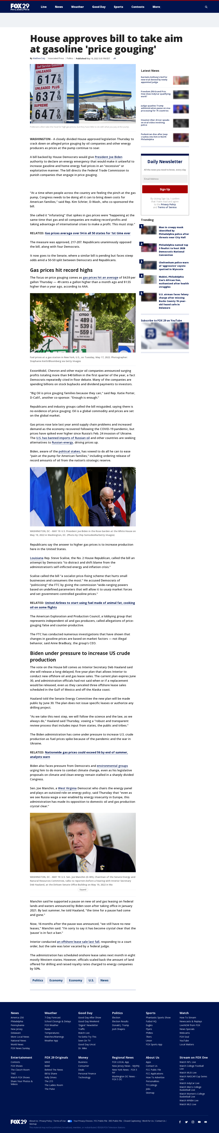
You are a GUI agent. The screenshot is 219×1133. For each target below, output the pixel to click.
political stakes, (70, 451)
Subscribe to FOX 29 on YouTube (161, 320)
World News (17, 1044)
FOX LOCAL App (120, 1062)
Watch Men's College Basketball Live (190, 1088)
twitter (186, 1122)
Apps (148, 1062)
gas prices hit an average (100, 277)
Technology (84, 1077)
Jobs (148, 1088)
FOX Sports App (154, 1044)
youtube (199, 1122)
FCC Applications (154, 1073)
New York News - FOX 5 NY (124, 1071)
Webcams (185, 1032)
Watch (184, 1013)
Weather (51, 1013)
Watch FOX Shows (20, 1077)
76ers (149, 1036)
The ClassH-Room (20, 1069)
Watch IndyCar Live (189, 1083)
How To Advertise (155, 1077)
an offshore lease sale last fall (78, 942)
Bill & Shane (51, 1073)
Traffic (81, 1029)
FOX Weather (51, 1025)
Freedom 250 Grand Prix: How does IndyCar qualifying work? (156, 94)
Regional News (123, 1057)
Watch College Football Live (192, 1067)
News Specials (187, 1029)
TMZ (13, 1073)
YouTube (184, 1040)
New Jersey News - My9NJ (125, 1065)
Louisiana (36, 558)
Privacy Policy (168, 204)
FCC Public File (153, 1069)
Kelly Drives (51, 1077)
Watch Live (84, 1032)
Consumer (83, 1065)
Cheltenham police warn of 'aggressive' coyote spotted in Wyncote (174, 266)
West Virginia (67, 788)
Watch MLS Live (188, 1104)
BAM (47, 1065)
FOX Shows (17, 1065)
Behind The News (54, 1069)
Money (83, 1057)
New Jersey (16, 1029)
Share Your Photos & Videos (22, 1083)
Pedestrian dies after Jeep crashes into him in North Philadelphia (154, 137)
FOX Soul (184, 1036)
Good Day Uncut (87, 1044)
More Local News (20, 1036)
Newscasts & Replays (191, 1021)
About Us (152, 1057)
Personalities (152, 1081)
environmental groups (112, 766)
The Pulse (50, 1088)
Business (83, 1062)
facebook (180, 1122)
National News (18, 1040)
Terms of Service (167, 207)
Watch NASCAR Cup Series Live (193, 1078)
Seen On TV (84, 1040)
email (205, 1122)
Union (149, 1040)
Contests (15, 1062)
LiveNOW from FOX (190, 1025)
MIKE (47, 1062)
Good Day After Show (89, 1017)
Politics (70, 58)
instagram (192, 1122)
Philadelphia (17, 1021)
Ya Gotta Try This (87, 1036)
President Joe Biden (108, 157)
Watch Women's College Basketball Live (192, 1095)
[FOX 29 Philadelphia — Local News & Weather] (21, 7)
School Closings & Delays (58, 1021)
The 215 (49, 1081)
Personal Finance (87, 1073)
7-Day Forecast (53, 1017)
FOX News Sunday (20, 1048)
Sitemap (150, 1092)
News (104, 980)
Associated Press (56, 58)
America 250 (17, 1017)
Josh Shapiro (118, 1029)
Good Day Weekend (88, 1021)
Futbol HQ (151, 1021)
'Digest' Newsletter (88, 1025)
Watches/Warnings (54, 1036)
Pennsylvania (17, 1025)
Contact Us (151, 1065)
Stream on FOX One (194, 1057)
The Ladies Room (54, 1085)
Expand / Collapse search (206, 6)
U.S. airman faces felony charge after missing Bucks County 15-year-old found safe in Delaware (174, 301)
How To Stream (188, 1017)
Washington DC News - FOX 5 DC (124, 1078)
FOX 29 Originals (56, 1057)
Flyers (149, 1029)
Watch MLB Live (188, 1072)
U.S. (91, 980)
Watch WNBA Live (189, 1100)
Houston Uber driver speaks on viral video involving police (155, 122)
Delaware (16, 1032)
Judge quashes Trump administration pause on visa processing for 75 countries (155, 108)
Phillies (149, 1032)
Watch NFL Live (188, 1062)
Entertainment (21, 1057)
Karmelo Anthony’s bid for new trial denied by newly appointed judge (154, 79)
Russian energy (62, 442)
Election (116, 1017)
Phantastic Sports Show (158, 1017)
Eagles (149, 1025)
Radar (48, 1029)
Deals (81, 1069)
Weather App (51, 1040)
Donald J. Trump (120, 1025)
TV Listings (151, 1085)
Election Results (120, 1021)
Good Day (85, 1013)
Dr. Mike (82, 1048)
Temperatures (52, 1032)
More (156, 7)
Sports (150, 1013)
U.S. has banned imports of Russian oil (63, 438)
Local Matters (187, 1044)
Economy (56, 980)
